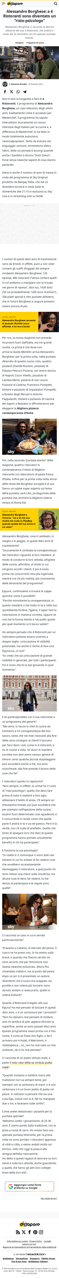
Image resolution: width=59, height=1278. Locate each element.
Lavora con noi (29, 1244)
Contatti (47, 1241)
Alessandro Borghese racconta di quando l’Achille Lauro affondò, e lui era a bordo (19, 323)
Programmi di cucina (35, 43)
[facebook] (29, 1231)
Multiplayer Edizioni (38, 1261)
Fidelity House (48, 1258)
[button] (5, 91)
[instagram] (41, 1231)
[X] (24, 1231)
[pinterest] (35, 1231)
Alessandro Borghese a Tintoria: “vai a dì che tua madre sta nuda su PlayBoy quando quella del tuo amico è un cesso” (18, 520)
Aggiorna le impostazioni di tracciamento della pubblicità (29, 1247)
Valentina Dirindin (19, 84)
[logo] (15, 3)
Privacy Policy (35, 1241)
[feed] (18, 1231)
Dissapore (19, 43)
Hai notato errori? (49, 1198)
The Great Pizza (19, 1261)
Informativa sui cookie (17, 1241)
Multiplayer (8, 1258)
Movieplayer (22, 1258)
